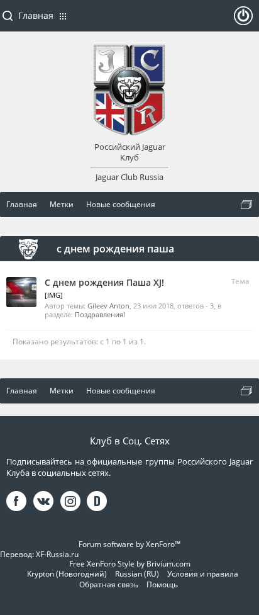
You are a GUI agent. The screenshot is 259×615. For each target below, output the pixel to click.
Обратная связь (108, 584)
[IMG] (54, 295)
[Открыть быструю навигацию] (246, 204)
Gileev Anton (108, 305)
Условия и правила (202, 573)
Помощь (162, 584)
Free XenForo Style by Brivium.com (129, 563)
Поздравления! (100, 314)
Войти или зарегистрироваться (243, 20)
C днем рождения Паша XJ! (104, 282)
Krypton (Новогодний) (67, 573)
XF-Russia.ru (57, 554)
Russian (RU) (137, 573)
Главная (35, 15)
